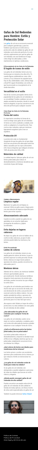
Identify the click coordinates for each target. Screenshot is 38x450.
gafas (8, 43)
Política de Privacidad (12, 438)
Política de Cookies (11, 435)
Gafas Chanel (27, 394)
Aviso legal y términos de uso (15, 440)
